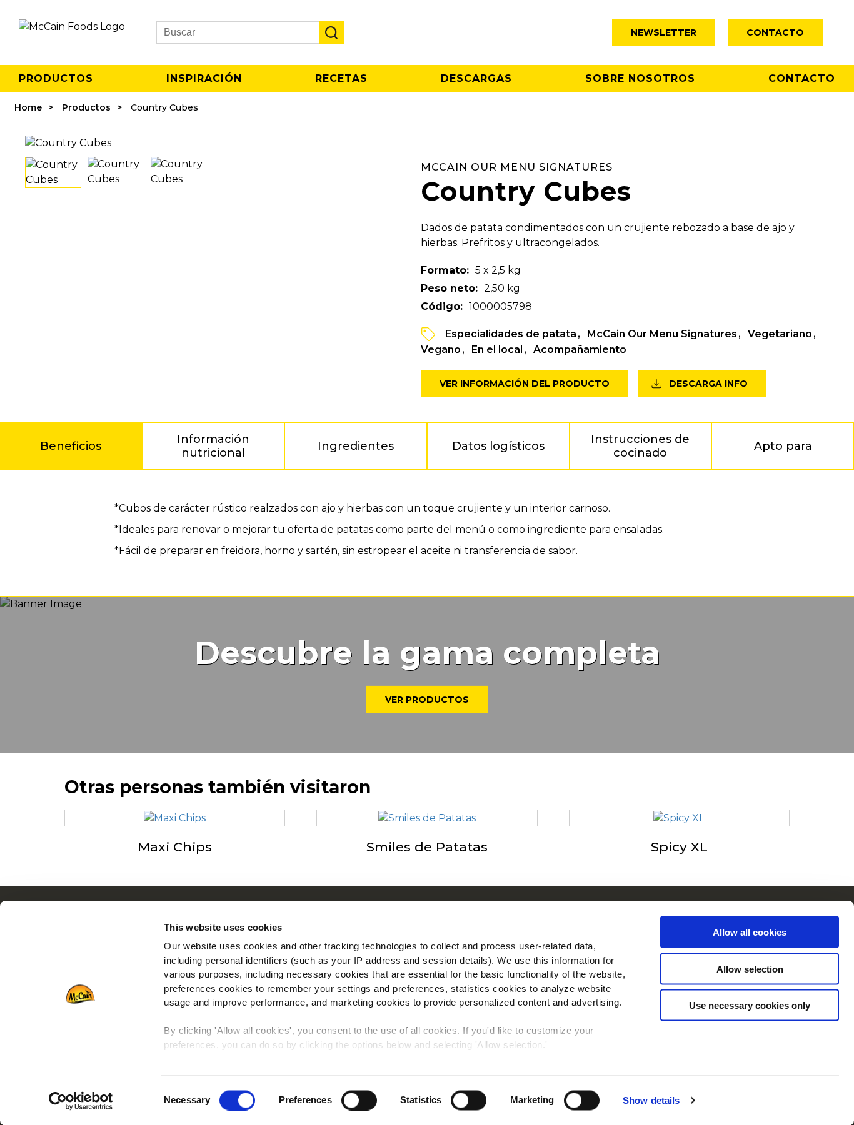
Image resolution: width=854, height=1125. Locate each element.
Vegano (441, 349)
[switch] (359, 1100)
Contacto (775, 32)
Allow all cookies (749, 932)
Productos (56, 78)
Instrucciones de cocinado (640, 446)
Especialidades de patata (510, 334)
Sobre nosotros (640, 78)
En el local (497, 349)
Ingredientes (356, 446)
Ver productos (427, 699)
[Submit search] (331, 32)
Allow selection (749, 968)
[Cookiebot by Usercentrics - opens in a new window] (81, 1100)
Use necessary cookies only (749, 1005)
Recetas (341, 78)
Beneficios (70, 446)
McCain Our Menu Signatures (662, 334)
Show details (651, 1100)
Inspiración (204, 78)
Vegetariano (780, 334)
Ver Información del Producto (525, 383)
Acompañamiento (579, 349)
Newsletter (663, 32)
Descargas (476, 78)
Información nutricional (213, 446)
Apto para (783, 446)
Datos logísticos (498, 446)
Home (28, 107)
